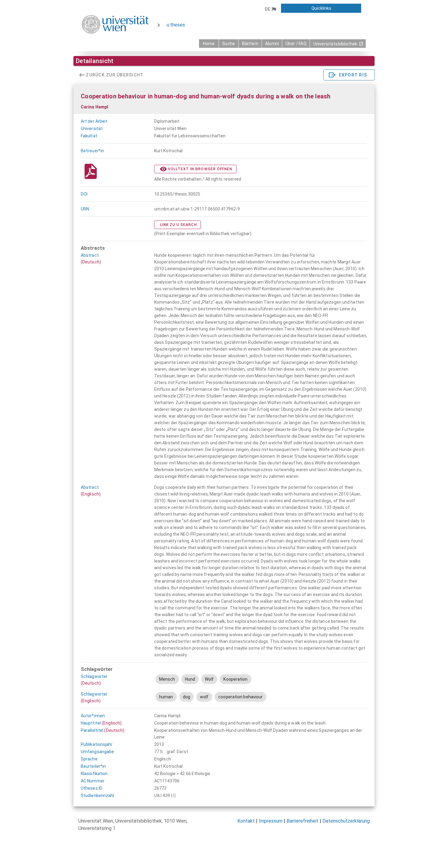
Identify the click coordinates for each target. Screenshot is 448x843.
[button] (270, 9)
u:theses (176, 25)
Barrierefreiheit (302, 821)
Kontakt (246, 821)
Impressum (271, 821)
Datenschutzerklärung (346, 821)
